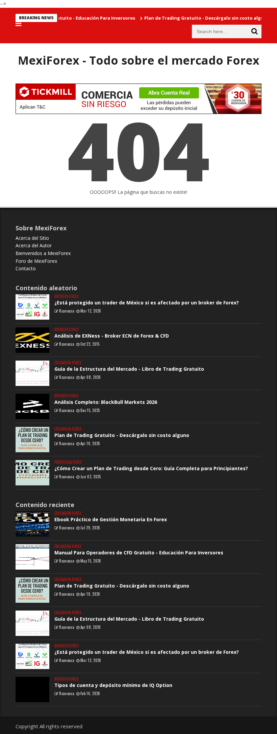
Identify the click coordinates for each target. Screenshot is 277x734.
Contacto (26, 268)
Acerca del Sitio (32, 238)
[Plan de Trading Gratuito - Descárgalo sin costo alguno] (32, 439)
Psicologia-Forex (68, 462)
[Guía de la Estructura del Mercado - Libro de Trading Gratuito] (32, 373)
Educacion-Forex (67, 363)
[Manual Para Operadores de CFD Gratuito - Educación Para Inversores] (32, 557)
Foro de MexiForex (36, 261)
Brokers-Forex (66, 296)
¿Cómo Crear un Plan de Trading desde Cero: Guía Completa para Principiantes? (151, 468)
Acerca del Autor (34, 245)
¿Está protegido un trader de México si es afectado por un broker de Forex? (146, 302)
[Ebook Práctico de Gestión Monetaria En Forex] (32, 523)
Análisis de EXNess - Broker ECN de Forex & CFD (111, 335)
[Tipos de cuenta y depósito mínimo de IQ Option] (32, 689)
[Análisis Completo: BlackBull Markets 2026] (32, 406)
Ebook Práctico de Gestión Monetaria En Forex (110, 519)
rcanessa (66, 311)
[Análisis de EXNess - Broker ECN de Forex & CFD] (32, 340)
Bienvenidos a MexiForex (43, 253)
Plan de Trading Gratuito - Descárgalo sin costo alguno (200, 18)
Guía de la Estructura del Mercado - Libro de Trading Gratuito (129, 369)
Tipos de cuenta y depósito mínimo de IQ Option (113, 685)
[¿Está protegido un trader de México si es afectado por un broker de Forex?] (32, 307)
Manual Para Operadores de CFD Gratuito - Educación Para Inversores (138, 552)
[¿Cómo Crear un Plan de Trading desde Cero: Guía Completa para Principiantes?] (32, 472)
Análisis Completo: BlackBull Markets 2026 (105, 402)
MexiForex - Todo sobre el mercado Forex (138, 60)
